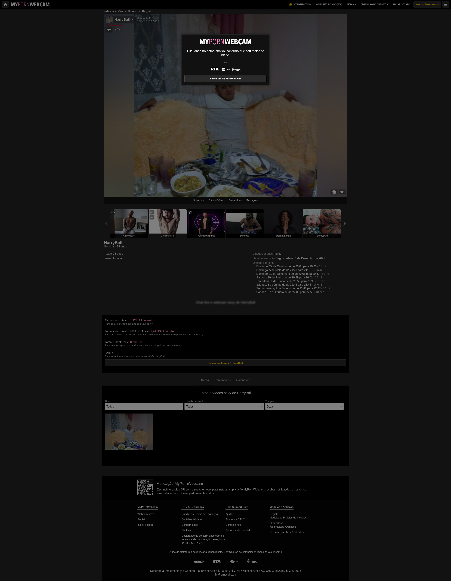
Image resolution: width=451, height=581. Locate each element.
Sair (225, 62)
